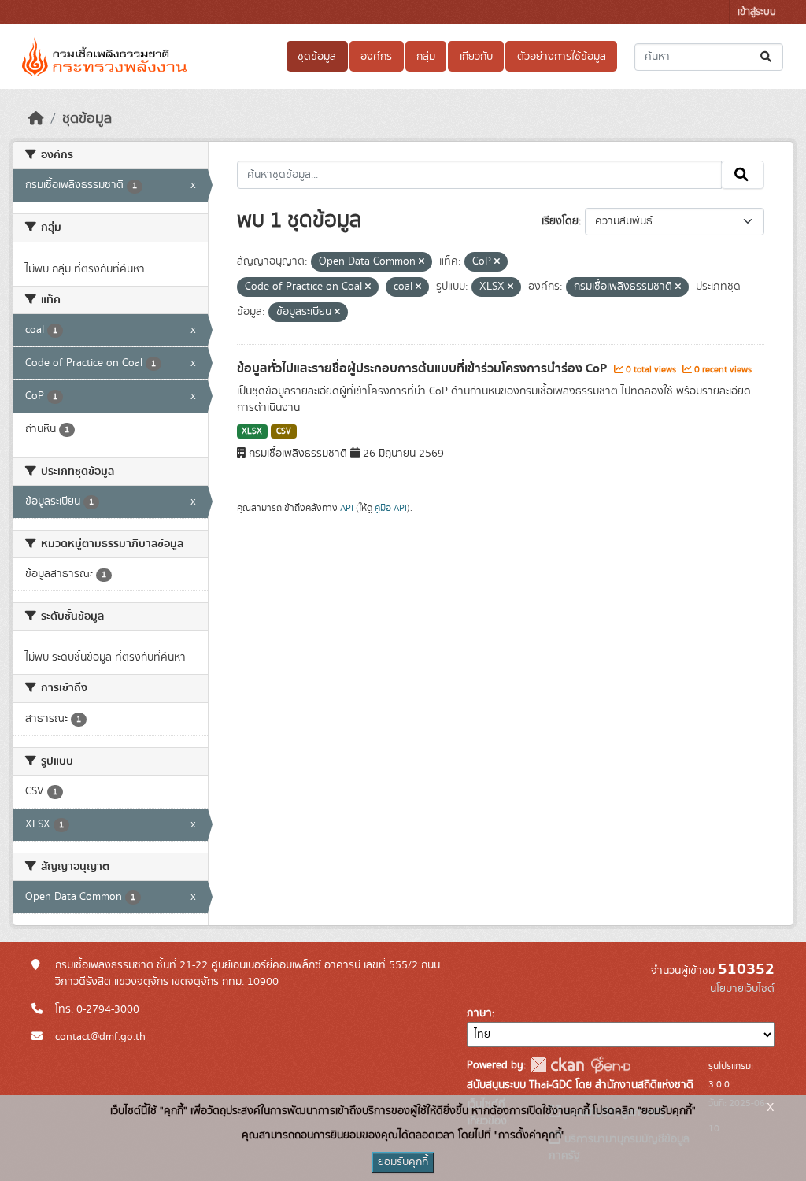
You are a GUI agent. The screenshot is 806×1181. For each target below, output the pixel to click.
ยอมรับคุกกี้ (403, 1162)
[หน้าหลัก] (36, 119)
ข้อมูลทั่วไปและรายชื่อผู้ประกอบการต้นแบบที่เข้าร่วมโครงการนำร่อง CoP (423, 368)
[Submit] (767, 57)
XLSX (252, 431)
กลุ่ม (425, 57)
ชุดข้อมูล (317, 57)
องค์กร (376, 57)
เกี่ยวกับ (476, 57)
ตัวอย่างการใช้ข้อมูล (561, 57)
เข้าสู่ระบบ (757, 12)
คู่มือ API (391, 508)
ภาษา (479, 1013)
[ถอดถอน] (421, 262)
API (346, 508)
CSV (283, 431)
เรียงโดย (560, 221)
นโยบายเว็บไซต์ (742, 989)
